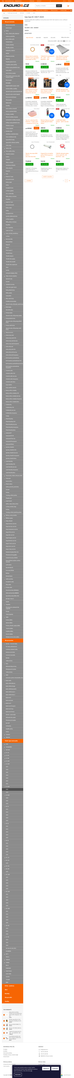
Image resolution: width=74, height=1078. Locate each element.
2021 (7, 784)
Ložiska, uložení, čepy (11, 506)
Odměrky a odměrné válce (12, 134)
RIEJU (7, 965)
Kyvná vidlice (9, 481)
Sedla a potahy (9, 579)
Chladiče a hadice (10, 154)
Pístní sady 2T (9, 250)
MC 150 (7, 860)
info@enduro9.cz (44, 1049)
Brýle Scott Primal (10, 712)
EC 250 (7, 755)
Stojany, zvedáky (10, 114)
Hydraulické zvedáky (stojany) (13, 120)
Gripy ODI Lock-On (10, 535)
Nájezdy (8, 59)
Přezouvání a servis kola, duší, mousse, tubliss (13, 76)
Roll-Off (7, 723)
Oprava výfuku (9, 623)
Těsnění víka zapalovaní (11, 264)
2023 (7, 778)
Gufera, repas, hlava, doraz (12, 504)
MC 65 (7, 823)
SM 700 (7, 925)
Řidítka (7, 573)
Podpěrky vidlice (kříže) (11, 64)
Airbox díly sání (9, 346)
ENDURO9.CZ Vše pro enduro (47, 1056)
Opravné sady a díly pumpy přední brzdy (14, 321)
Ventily (7, 270)
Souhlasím (55, 1068)
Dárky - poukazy (9, 986)
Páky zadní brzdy (10, 298)
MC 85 (7, 840)
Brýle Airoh (8, 697)
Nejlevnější (38, 37)
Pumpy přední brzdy (10, 318)
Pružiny (7, 492)
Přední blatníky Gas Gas (11, 424)
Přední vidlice (9, 484)
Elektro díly (8, 148)
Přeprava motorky (10, 56)
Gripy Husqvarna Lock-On (12, 529)
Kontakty (39, 1)
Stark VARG (8, 974)
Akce (6, 990)
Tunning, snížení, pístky (11, 495)
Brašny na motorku (10, 652)
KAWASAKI (8, 968)
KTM (7, 744)
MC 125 (7, 857)
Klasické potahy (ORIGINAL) (12, 590)
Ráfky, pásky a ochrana (11, 196)
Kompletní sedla (10, 582)
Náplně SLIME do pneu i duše (12, 86)
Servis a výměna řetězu (11, 111)
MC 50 (7, 806)
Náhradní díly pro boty (11, 666)
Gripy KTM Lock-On (10, 532)
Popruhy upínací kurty (11, 62)
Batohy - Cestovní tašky (11, 644)
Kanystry (8, 171)
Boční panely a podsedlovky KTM (13, 360)
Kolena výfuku (9, 620)
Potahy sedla (9, 587)
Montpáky (8, 83)
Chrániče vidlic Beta (10, 382)
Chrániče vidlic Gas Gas (11, 376)
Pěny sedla (8, 584)
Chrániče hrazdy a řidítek (12, 558)
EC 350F (8, 764)
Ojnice (7, 247)
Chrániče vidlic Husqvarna (12, 379)
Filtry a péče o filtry (10, 151)
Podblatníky (9, 404)
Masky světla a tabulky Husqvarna (14, 399)
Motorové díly (9, 239)
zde (31, 1071)
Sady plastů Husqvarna (11, 441)
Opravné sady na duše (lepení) (13, 94)
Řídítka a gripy (9, 518)
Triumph (8, 979)
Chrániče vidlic (9, 370)
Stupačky (8, 604)
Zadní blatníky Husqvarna (12, 470)
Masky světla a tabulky (11, 390)
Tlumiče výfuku (9, 628)
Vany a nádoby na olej (11, 137)
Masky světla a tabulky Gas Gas (13, 396)
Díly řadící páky (9, 310)
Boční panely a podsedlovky (12, 358)
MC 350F (8, 891)
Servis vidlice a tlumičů (11, 108)
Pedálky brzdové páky (11, 301)
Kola (7, 174)
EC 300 (7, 758)
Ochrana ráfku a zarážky (11, 88)
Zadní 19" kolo (9, 230)
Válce (7, 267)
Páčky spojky (9, 293)
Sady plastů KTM (10, 436)
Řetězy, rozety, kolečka (11, 515)
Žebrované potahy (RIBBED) (12, 593)
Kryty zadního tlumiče (11, 387)
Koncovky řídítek (10, 570)
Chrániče (8, 734)
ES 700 (7, 937)
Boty (7, 663)
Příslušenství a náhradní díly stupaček (12, 608)
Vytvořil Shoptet (67, 1075)
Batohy (7, 658)
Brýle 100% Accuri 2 (10, 692)
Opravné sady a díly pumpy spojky (14, 315)
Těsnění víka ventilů (10, 262)
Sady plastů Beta (10, 444)
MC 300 (7, 869)
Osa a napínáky (9, 227)
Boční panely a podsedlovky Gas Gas (14, 363)
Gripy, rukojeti (9, 521)
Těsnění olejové (9, 256)
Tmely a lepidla (9, 128)
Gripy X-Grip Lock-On (10, 549)
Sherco (7, 957)
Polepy (7, 416)
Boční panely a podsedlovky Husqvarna (12, 367)
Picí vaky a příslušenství (11, 646)
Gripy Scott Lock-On (10, 546)
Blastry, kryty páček (10, 25)
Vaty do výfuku (9, 634)
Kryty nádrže (9, 385)
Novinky (7, 994)
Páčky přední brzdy (10, 290)
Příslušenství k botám (11, 669)
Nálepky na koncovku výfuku (12, 637)
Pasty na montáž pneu (11, 97)
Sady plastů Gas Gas (10, 438)
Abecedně (53, 37)
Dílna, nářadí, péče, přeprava (12, 33)
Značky (7, 1001)
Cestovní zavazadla (10, 655)
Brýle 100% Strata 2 (10, 694)
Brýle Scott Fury (9, 709)
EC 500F (8, 795)
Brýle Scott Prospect (10, 706)
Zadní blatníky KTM (10, 464)
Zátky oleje (8, 145)
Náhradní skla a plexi (11, 717)
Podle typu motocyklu (11, 741)
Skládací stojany (10, 125)
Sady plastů (8, 433)
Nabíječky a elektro (10, 50)
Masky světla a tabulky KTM (12, 393)
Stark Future (9, 971)
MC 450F (8, 908)
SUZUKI (7, 977)
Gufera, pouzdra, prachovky (12, 487)
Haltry (7, 185)
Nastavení (18, 1074)
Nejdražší (46, 37)
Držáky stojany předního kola (13, 67)
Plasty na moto (9, 332)
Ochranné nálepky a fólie (11, 273)
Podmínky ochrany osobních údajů (10, 1055)
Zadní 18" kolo (9, 202)
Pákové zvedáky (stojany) (12, 117)
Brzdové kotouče (10, 179)
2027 (7, 766)
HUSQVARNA (9, 747)
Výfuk (7, 617)
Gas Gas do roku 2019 (11, 948)
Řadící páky (8, 307)
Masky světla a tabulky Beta (12, 402)
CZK (64, 1)
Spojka (7, 601)
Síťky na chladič (9, 162)
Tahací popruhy (9, 614)
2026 (7, 769)
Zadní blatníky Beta (10, 472)
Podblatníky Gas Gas (10, 410)
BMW (7, 982)
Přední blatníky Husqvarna (12, 427)
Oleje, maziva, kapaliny (11, 276)
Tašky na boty (9, 661)
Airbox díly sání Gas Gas (11, 352)
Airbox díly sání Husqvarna (12, 355)
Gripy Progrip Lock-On (11, 538)
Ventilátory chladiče (10, 165)
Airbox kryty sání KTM (11, 338)
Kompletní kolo (9, 188)
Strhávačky (8, 726)
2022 (7, 781)
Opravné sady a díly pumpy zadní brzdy (13, 328)
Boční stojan (9, 28)
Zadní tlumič (9, 501)
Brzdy (7, 31)
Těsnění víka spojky (10, 259)
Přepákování (9, 498)
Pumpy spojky (9, 313)
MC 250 (7, 866)
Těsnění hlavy (9, 253)
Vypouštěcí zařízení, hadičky (12, 142)
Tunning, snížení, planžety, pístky (13, 512)
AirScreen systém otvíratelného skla (14, 678)
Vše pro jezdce (9, 640)
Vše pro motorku (9, 22)
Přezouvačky (9, 100)
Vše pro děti (8, 997)
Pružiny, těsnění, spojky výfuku (13, 625)
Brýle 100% (8, 680)
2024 (7, 775)
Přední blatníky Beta (10, 430)
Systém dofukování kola (11, 216)
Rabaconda (8, 103)
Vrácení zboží (6, 1056)
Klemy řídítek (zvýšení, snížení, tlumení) (13, 561)
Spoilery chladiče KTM (11, 450)
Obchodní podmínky (7, 1053)
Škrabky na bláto (10, 47)
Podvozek (8, 478)
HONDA (7, 962)
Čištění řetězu (9, 42)
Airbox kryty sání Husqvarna (12, 343)
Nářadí (7, 53)
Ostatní (7, 281)
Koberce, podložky (10, 36)
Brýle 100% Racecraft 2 (11, 689)
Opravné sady (9, 279)
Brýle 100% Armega (10, 686)
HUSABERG (8, 951)
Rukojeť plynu (9, 576)
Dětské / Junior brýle (11, 714)
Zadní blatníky (9, 461)
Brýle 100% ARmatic (10, 683)
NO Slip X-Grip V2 (10, 599)
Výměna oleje (9, 131)
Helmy (7, 732)
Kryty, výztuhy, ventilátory (12, 233)
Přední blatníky (9, 419)
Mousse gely (9, 80)
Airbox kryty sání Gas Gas (12, 341)
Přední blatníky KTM (10, 421)
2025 (7, 772)
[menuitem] (8, 10)
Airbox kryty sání (10, 335)
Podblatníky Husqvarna (11, 413)
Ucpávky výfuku (9, 631)
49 (69, 180)
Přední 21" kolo (9, 176)
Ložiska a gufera (10, 191)
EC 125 (7, 752)
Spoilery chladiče (10, 447)
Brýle (7, 675)
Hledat (59, 5)
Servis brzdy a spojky (11, 73)
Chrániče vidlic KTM (10, 373)
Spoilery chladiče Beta (11, 458)
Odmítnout (46, 1068)
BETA (7, 954)
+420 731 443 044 (44, 1051)
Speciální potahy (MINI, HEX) (12, 596)
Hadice (7, 157)
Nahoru (29, 180)
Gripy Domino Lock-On (11, 523)
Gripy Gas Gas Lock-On (11, 526)
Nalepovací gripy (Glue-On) (12, 552)
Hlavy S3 (8, 245)
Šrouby (7, 611)
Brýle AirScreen (9, 700)
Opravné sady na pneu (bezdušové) (14, 91)
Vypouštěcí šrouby (10, 139)
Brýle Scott (8, 703)
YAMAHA (8, 959)
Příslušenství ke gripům (11, 555)
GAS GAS (8, 750)
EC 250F (8, 761)
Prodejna (32, 1)
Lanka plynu (8, 565)
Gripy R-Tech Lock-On (11, 543)
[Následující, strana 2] (66, 180)
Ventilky (8, 105)
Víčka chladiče (9, 168)
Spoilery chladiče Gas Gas (12, 453)
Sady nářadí (8, 70)
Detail (67, 64)
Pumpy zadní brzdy (10, 325)
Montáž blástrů (9, 567)
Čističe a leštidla (10, 45)
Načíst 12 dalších (47, 176)
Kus (60, 75)
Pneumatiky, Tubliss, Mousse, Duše (14, 475)
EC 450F (8, 786)
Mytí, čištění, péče (10, 39)
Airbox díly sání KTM (10, 349)
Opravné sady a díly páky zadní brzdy (14, 304)
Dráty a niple (9, 182)
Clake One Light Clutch (11, 287)
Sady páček (8, 296)
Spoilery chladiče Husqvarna (12, 455)
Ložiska (7, 236)
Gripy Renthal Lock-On (11, 540)
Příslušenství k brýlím (11, 720)
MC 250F (8, 874)
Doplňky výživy (9, 729)
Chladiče (8, 159)
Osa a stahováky (10, 193)
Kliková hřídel (9, 242)
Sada (57, 75)
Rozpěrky (8, 199)
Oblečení (8, 737)
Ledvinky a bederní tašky (11, 649)
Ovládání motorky (10, 284)
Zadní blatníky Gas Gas (11, 467)
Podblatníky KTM (10, 407)
